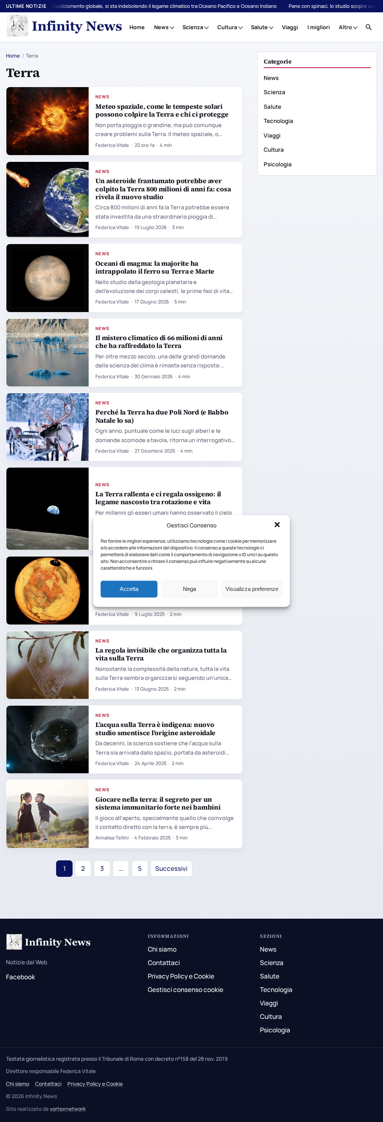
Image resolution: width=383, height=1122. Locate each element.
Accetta (129, 589)
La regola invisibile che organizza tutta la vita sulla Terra (160, 654)
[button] (277, 525)
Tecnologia (278, 121)
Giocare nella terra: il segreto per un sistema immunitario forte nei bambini (157, 803)
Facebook (20, 976)
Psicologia (278, 164)
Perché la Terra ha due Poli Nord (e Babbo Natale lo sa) (161, 416)
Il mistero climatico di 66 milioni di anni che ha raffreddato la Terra (159, 341)
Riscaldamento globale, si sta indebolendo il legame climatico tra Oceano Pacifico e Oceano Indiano (164, 6)
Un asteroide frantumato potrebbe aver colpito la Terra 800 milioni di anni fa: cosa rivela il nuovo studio (163, 188)
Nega (189, 589)
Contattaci (164, 962)
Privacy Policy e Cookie (181, 976)
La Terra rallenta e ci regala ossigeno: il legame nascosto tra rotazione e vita (158, 497)
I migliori (318, 27)
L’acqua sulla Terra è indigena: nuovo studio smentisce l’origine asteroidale (155, 728)
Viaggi (290, 27)
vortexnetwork (68, 1108)
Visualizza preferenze (252, 589)
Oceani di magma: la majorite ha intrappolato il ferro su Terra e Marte (154, 267)
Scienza (193, 27)
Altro (345, 27)
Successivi (171, 868)
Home (137, 27)
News (161, 27)
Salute (259, 27)
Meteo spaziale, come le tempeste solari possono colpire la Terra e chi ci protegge (162, 110)
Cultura (227, 27)
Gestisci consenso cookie (185, 989)
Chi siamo (162, 949)
